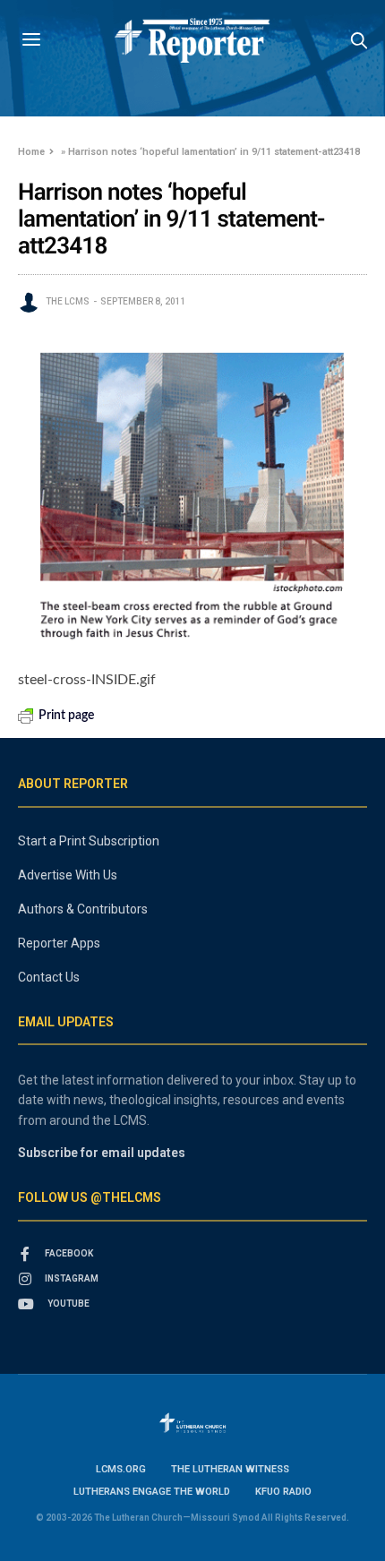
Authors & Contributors (83, 909)
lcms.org (121, 1469)
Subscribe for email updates (101, 1152)
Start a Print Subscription (88, 841)
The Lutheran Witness (230, 1469)
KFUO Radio (283, 1491)
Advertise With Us (67, 875)
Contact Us (49, 977)
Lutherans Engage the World (151, 1491)
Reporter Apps (59, 943)
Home (31, 152)
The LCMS (68, 301)
